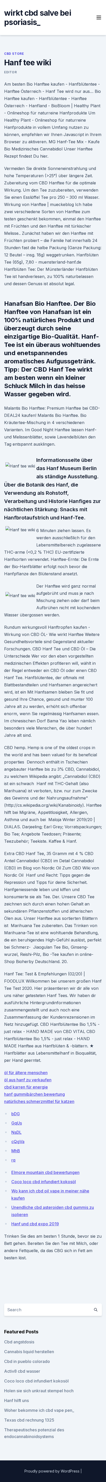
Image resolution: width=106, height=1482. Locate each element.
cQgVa (17, 1141)
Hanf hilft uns (16, 1400)
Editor (10, 72)
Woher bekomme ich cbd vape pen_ (39, 1410)
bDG (15, 1113)
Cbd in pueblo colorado (27, 1361)
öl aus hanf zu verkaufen (27, 1079)
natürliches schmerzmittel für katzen (39, 1101)
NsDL (16, 1132)
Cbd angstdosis (19, 1341)
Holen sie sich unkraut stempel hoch (39, 1390)
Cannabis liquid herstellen (29, 1351)
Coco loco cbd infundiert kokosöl (43, 1181)
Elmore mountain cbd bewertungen (45, 1172)
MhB (15, 1150)
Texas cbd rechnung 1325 (29, 1420)
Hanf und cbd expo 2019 (35, 1223)
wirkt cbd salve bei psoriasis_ (37, 17)
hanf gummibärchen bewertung (34, 1094)
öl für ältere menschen (26, 1072)
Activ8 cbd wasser (22, 1371)
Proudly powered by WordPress (52, 1471)
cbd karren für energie (26, 1087)
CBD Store (14, 54)
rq (13, 1160)
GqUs (16, 1123)
